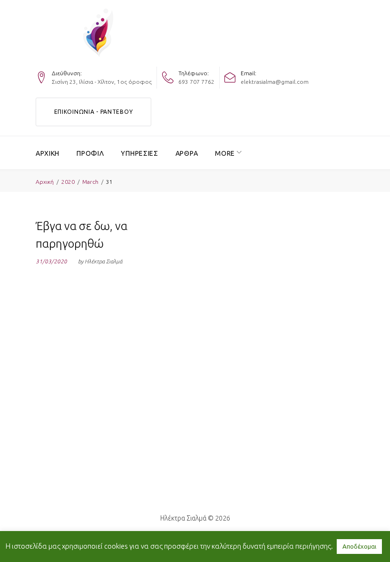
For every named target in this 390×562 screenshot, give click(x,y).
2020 (68, 182)
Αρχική (45, 182)
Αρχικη (47, 153)
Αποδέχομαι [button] (359, 546)
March (90, 182)
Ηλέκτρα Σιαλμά (103, 261)
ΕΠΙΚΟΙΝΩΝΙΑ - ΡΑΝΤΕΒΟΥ (93, 112)
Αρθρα (187, 153)
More (225, 153)
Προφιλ (90, 153)
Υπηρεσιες (139, 153)
